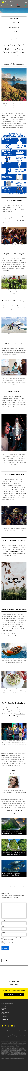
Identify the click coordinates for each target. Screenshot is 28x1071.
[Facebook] (2, 1026)
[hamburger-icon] (26, 2)
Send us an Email (4, 1019)
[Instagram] (8, 1026)
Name (3, 920)
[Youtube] (5, 1026)
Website (3, 932)
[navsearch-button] (11, 6)
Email (2, 926)
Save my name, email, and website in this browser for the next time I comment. (14, 938)
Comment (3, 902)
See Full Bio (13, 984)
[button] (14, 36)
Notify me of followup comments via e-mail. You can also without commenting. (13, 942)
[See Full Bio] (18, 985)
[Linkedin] (12, 1026)
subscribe (5, 943)
